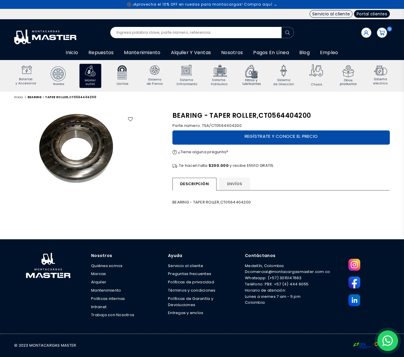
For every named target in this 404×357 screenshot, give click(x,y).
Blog (304, 52)
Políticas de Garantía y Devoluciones (190, 302)
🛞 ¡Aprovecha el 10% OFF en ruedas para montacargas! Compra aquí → (202, 4)
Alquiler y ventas (191, 52)
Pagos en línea (271, 52)
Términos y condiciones (192, 290)
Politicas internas (108, 298)
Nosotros (232, 52)
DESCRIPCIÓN (194, 184)
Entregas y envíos (185, 313)
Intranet (98, 307)
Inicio (72, 52)
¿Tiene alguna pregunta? (202, 152)
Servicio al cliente (331, 14)
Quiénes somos (106, 266)
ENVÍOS (235, 184)
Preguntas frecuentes (189, 274)
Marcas (98, 274)
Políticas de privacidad (191, 282)
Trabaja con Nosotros (112, 315)
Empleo (329, 52)
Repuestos (101, 52)
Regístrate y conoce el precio (281, 136)
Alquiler (98, 282)
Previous (6, 76)
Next (398, 76)
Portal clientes (372, 14)
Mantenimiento (142, 52)
